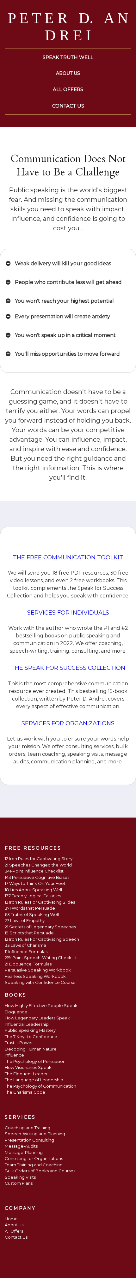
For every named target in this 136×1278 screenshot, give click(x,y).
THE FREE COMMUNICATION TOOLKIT (68, 557)
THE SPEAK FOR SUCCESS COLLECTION (68, 667)
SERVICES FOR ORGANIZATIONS (68, 723)
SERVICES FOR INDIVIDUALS (68, 612)
